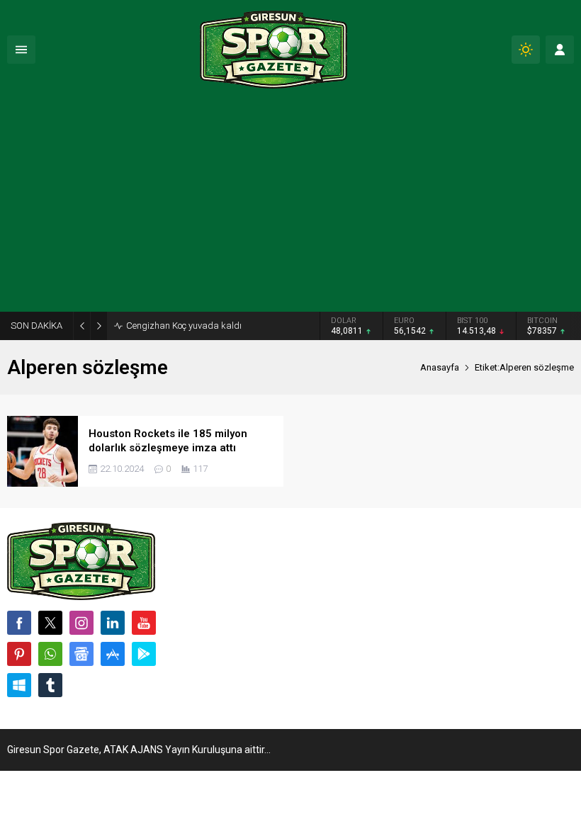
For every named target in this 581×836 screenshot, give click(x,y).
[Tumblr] (50, 685)
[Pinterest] (19, 654)
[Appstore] (113, 654)
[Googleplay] (144, 654)
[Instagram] (81, 623)
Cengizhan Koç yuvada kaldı (184, 325)
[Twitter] (50, 623)
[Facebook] (19, 623)
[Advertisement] (290, 205)
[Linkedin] (113, 623)
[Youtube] (144, 623)
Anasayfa (439, 367)
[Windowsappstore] (19, 685)
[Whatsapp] (50, 654)
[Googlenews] (81, 654)
